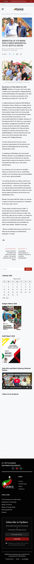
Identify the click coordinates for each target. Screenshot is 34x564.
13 (29, 287)
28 (4, 295)
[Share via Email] (17, 54)
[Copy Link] (20, 54)
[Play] (4, 387)
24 (17, 292)
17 (17, 289)
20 (29, 289)
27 (29, 292)
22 (8, 292)
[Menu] (3, 4)
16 (12, 289)
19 (25, 289)
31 (17, 295)
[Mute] (27, 387)
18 (21, 289)
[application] (17, 381)
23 (13, 292)
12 (25, 287)
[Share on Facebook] (9, 54)
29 (8, 295)
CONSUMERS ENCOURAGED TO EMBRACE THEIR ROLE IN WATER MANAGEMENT (24, 254)
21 (4, 292)
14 (4, 289)
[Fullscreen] (30, 387)
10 (17, 287)
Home (3, 14)
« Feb (3, 298)
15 (8, 289)
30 (13, 295)
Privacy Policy (16, 545)
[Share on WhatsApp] (13, 54)
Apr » (7, 298)
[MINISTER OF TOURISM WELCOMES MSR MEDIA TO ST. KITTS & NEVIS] (17, 27)
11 (21, 287)
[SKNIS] (19, 9)
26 (25, 292)
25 (21, 292)
